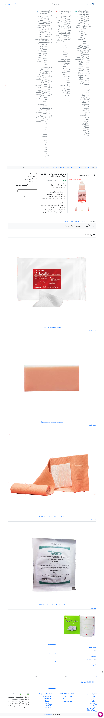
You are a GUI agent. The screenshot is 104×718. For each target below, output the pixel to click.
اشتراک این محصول (50, 180)
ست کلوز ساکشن (40, 74)
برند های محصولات (45, 693)
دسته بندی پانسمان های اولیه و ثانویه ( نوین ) (49, 167)
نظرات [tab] (77, 221)
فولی (46, 13)
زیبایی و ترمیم (69, 21)
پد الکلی (43, 28)
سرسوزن (43, 20)
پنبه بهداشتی (40, 31)
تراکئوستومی (43, 104)
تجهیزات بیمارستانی (67, 8)
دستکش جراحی (46, 63)
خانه (94, 8)
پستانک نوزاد (85, 57)
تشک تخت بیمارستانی (66, 60)
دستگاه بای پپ (85, 133)
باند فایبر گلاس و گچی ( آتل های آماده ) (46, 154)
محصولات (92, 699)
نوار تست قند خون (82, 19)
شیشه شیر (88, 68)
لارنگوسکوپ (66, 85)
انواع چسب (49, 81)
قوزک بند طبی (88, 106)
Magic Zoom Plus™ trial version (75, 179)
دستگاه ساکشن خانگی (82, 97)
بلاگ (27, 8)
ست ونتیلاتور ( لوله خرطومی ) (43, 93)
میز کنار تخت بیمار (69, 79)
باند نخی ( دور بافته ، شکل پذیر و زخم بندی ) (46, 121)
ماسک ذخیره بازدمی (46, 92)
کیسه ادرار (46, 26)
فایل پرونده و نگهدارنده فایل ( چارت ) (66, 92)
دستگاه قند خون (82, 27)
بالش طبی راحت (85, 21)
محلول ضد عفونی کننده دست (40, 46)
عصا (82, 51)
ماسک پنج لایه (43, 53)
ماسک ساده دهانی (46, 79)
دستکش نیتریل (46, 50)
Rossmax (46, 699)
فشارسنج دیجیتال (88, 26)
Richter (47, 703)
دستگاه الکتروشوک (69, 16)
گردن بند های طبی (88, 98)
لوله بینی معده (46, 18)
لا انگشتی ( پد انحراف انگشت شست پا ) (88, 123)
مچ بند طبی (79, 70)
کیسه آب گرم (66, 80)
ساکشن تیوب (43, 86)
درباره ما (13, 9)
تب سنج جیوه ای (79, 17)
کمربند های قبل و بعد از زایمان (88, 60)
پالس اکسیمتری (85, 114)
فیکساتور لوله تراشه (40, 81)
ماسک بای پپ (46, 86)
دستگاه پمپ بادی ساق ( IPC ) (66, 45)
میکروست (43, 18)
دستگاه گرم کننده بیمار (66, 36)
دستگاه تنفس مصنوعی (85, 119)
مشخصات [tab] (84, 221)
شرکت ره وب (48, 714)
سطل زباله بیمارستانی (69, 61)
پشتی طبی (85, 27)
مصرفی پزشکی (48, 8)
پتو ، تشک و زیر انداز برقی (85, 34)
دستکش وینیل (46, 45)
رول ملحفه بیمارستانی (49, 34)
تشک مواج (85, 42)
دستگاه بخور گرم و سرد (85, 127)
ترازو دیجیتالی (69, 38)
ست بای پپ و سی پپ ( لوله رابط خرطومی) (40, 94)
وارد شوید (22, 197)
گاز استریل (49, 77)
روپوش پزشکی (49, 16)
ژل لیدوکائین (40, 116)
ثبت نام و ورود (12, 4)
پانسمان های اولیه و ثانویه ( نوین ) (49, 115)
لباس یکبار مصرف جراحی (49, 22)
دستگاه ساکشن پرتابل (66, 28)
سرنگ (40, 16)
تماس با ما (17, 9)
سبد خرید (8, 85)
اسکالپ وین (43, 14)
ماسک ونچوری (46, 104)
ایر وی (40, 69)
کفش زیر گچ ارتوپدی (88, 112)
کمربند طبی (82, 69)
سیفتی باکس (40, 20)
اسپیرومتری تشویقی (40, 86)
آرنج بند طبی (79, 64)
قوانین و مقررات (22, 9)
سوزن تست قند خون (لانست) (82, 35)
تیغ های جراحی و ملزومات (49, 71)
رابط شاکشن (43, 81)
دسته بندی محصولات (67, 693)
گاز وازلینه (49, 94)
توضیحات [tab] (92, 221)
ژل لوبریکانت (40, 111)
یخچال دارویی (69, 85)
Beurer (47, 708)
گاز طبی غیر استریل (49, 88)
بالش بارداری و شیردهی (88, 81)
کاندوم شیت (46, 30)
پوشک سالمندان (79, 58)
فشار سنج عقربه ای (88, 19)
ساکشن (46, 22)
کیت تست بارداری (88, 73)
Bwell (47, 705)
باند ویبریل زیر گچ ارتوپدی (46, 141)
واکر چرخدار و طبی (82, 64)
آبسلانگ (49, 39)
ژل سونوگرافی (40, 120)
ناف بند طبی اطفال (88, 89)
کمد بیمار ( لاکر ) (69, 69)
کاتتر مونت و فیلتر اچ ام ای (43, 72)
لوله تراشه (43, 101)
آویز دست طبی (79, 48)
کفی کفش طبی (88, 133)
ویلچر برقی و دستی (82, 56)
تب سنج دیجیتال (79, 25)
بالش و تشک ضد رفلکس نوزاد (85, 50)
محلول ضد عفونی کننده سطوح (40, 57)
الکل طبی (40, 35)
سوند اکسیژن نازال (46, 73)
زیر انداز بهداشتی (49, 29)
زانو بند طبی (79, 77)
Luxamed (46, 696)
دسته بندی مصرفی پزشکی (85, 167)
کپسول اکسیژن (85, 109)
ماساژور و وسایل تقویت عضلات (82, 76)
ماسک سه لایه (43, 46)
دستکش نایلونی (46, 54)
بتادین (49, 42)
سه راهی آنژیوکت (40, 25)
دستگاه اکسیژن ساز (85, 104)
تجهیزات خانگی (87, 8)
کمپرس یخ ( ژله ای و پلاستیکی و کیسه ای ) (66, 71)
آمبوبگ (66, 64)
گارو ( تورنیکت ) (69, 99)
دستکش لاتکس (46, 59)
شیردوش (88, 54)
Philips (47, 701)
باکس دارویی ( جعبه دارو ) (69, 92)
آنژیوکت (43, 32)
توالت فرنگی (82, 82)
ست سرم (40, 12)
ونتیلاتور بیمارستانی (66, 12)
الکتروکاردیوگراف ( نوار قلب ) (69, 34)
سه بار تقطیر (43, 118)
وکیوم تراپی (69, 27)
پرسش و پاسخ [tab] (69, 221)
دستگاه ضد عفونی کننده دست (66, 20)
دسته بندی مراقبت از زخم (69, 167)
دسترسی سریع (92, 693)
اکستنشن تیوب (43, 24)
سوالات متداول (32, 9)
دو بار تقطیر (43, 113)
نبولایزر (69, 30)
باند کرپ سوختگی (46, 135)
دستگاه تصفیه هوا (66, 54)
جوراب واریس (79, 53)
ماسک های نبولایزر (46, 99)
